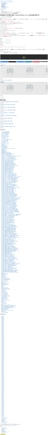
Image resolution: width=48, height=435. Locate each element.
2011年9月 (3, 410)
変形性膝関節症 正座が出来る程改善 (6, 152)
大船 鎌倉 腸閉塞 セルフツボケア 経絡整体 (7, 245)
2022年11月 (3, 346)
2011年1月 (3, 415)
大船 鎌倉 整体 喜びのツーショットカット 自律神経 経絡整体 (10, 185)
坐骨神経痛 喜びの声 (4, 150)
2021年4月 (3, 359)
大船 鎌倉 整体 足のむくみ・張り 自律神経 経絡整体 (9, 207)
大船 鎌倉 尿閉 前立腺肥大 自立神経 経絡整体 (8, 170)
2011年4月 (3, 413)
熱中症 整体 (3, 290)
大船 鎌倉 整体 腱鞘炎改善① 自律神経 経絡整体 (6, 123)
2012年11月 (3, 400)
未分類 (2, 286)
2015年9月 (3, 377)
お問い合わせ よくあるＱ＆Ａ (5, 135)
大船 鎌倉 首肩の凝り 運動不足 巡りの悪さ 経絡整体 (9, 268)
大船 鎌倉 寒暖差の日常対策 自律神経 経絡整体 (8, 168)
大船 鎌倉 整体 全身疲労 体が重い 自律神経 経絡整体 (7, 104)
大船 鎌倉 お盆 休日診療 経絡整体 (6, 154)
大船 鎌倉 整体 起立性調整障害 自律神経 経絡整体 (8, 204)
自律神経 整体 (3, 299)
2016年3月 (3, 373)
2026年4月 (3, 318)
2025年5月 (3, 326)
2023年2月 (3, 344)
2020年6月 (3, 364)
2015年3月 (3, 381)
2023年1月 (3, 345)
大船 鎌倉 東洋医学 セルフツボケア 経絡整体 (8, 213)
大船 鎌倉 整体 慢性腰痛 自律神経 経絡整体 (8, 191)
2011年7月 (3, 411)
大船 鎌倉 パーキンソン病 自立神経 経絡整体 (8, 157)
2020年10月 (3, 362)
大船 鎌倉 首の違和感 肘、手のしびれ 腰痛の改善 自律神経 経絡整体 (11, 263)
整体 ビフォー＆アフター (5, 280)
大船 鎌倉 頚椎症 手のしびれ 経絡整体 (7, 261)
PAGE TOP (46, 421)
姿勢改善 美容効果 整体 (5, 273)
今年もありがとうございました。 (5, 144)
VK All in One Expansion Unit (14, 425)
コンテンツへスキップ (2, 0)
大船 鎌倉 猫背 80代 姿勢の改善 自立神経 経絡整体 (9, 225)
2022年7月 (3, 349)
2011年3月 (3, 414)
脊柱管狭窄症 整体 (4, 296)
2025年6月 (3, 325)
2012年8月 (3, 402)
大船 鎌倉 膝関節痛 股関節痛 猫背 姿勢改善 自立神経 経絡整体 (10, 250)
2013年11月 (3, 392)
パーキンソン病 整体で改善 (5, 140)
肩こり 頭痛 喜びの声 (4, 294)
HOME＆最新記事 (4, 417)
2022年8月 (3, 348)
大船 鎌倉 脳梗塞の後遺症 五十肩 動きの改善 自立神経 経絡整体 (10, 235)
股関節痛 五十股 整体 (5, 292)
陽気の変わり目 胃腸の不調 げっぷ (6, 308)
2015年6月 (3, 379)
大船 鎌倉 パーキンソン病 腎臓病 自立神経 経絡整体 (9, 156)
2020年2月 (3, 366)
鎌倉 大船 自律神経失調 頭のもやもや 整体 (7, 307)
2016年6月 (3, 371)
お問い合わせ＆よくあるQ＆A (5, 421)
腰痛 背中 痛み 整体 (4, 297)
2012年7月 (3, 403)
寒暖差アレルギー (4, 276)
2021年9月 (3, 356)
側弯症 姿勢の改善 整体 (5, 145)
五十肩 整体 (4, 143)
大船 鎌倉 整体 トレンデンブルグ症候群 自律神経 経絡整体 (9, 181)
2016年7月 (3, 370)
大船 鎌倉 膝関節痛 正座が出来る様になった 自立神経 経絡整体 (10, 248)
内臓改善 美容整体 (4, 146)
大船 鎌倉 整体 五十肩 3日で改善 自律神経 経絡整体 (9, 182)
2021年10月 (3, 355)
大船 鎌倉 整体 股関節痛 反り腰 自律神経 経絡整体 (9, 196)
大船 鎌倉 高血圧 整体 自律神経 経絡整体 (7, 269)
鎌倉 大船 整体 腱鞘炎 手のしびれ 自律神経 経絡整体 (9, 305)
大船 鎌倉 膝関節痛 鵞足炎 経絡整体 (6, 252)
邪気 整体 (3, 304)
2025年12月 (3, 321)
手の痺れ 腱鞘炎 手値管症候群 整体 (6, 279)
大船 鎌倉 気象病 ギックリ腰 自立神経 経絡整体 (8, 219)
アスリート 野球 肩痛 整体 (5, 133)
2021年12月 (3, 354)
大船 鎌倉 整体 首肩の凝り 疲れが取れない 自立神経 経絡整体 (10, 210)
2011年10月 (3, 409)
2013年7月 (3, 395)
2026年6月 (3, 317)
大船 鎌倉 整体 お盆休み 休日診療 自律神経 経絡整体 (7, 107)
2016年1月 (3, 374)
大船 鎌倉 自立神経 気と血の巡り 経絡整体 (7, 253)
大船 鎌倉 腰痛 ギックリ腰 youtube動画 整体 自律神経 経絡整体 (10, 237)
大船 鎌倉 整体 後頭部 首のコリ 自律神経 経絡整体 (7, 112)
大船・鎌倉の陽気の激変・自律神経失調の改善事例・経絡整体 (9, 271)
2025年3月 (3, 327)
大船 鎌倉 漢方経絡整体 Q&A (6, 223)
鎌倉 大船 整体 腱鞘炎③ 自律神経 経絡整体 (6, 118)
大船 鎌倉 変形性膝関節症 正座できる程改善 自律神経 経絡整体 (10, 165)
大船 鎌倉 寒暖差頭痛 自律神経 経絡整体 (7, 169)
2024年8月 (3, 332)
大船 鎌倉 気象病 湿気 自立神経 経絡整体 (7, 220)
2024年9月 (3, 331)
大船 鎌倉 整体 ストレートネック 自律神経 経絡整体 (9, 179)
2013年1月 (3, 399)
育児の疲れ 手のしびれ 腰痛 (5, 295)
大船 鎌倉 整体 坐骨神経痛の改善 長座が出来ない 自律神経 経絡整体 (11, 187)
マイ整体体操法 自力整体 (5, 141)
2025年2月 (3, 328)
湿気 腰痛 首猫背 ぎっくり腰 (5, 288)
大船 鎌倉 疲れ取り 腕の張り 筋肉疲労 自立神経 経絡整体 (9, 226)
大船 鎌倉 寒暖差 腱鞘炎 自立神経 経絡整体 (8, 167)
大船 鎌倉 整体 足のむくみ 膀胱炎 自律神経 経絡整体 (9, 206)
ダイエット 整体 (4, 138)
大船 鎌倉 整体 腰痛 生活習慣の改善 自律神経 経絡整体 (9, 200)
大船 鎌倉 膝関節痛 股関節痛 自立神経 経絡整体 (8, 251)
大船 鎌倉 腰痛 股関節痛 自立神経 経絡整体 (8, 240)
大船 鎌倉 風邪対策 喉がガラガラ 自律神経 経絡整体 (9, 262)
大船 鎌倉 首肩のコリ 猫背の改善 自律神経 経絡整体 (9, 265)
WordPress (4, 425)
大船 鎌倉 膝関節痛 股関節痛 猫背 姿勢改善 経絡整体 (9, 249)
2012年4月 (3, 405)
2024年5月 (3, 334)
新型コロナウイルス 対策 (5, 284)
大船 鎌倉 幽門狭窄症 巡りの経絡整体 (6, 171)
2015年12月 (3, 375)
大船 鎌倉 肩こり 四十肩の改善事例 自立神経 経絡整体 (9, 228)
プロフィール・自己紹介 (4, 418)
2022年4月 (3, 351)
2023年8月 (3, 340)
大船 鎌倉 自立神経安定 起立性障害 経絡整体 (8, 256)
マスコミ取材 (3, 142)
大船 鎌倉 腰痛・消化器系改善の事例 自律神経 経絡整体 (9, 243)
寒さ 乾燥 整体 (4, 275)
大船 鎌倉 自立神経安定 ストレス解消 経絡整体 (8, 255)
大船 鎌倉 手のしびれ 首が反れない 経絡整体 (8, 173)
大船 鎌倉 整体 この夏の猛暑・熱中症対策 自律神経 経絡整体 (8, 115)
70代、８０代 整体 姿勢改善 (5, 131)
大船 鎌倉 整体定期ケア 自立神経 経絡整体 (7, 212)
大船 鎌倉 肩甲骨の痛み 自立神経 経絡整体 (7, 230)
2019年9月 (3, 369)
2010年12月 (3, 416)
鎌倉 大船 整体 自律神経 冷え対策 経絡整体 (8, 306)
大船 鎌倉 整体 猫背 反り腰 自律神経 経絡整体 (8, 193)
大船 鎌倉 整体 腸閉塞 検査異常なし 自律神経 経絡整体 (9, 202)
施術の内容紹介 (3, 419)
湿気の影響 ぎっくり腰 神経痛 (5, 289)
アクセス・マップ (4, 422)
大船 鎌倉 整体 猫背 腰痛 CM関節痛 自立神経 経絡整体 (9, 194)
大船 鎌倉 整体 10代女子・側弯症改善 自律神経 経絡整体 (9, 174)
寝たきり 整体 (3, 277)
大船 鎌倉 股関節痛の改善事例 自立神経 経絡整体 (8, 227)
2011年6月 (3, 412)
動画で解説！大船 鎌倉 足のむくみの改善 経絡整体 (8, 148)
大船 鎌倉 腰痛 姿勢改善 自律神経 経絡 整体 (8, 239)
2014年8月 (3, 386)
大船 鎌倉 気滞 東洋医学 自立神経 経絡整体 (8, 217)
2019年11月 (3, 368)
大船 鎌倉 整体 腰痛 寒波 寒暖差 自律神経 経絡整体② (9, 199)
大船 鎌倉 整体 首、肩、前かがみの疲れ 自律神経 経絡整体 (9, 208)
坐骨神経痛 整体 (4, 151)
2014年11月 (3, 384)
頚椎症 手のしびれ (4, 309)
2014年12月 (3, 383)
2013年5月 (3, 396)
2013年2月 (3, 398)
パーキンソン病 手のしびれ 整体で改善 (6, 139)
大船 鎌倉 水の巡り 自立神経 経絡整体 (7, 221)
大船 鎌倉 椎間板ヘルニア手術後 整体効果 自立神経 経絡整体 (10, 215)
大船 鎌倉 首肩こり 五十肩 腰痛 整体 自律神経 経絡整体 (9, 264)
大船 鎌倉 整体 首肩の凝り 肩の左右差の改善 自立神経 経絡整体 (10, 211)
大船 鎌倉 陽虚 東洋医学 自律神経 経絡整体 (8, 260)
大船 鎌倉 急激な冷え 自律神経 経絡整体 (7, 172)
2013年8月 (3, 394)
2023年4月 (3, 343)
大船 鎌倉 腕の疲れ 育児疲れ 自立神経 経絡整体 (8, 236)
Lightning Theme (8, 425)
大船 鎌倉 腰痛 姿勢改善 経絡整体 (6, 238)
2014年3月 (3, 389)
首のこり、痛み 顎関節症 (5, 312)
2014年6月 (3, 387)
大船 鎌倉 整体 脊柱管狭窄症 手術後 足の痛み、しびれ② (7, 126)
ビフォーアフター (4, 420)
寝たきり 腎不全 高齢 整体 (5, 278)
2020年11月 (3, 361)
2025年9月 (3, 323)
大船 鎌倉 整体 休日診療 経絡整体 (6, 183)
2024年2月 (3, 336)
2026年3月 (3, 319)
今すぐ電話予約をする (2, 434)
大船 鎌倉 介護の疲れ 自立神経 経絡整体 (7, 161)
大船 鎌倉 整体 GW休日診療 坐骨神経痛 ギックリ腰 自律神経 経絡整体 (11, 176)
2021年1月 (3, 360)
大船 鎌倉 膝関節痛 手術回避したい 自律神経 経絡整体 (9, 247)
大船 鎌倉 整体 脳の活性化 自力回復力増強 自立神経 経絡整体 (10, 198)
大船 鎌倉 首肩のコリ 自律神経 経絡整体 (7, 267)
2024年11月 (3, 330)
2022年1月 (3, 353)
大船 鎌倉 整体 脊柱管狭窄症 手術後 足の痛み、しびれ (9, 197)
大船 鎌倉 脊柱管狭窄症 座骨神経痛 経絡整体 (8, 232)
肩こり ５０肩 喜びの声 (5, 293)
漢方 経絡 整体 (16, 13)
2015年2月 (3, 382)
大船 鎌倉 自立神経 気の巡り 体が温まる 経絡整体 (8, 254)
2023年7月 (3, 341)
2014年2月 (3, 390)
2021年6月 (3, 358)
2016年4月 (3, 372)
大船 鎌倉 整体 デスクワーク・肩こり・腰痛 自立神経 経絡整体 (10, 180)
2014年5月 (3, 388)
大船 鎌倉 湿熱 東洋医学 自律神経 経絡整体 (8, 222)
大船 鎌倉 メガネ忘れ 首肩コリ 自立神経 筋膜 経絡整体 (9, 159)
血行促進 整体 (3, 301)
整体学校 (3, 282)
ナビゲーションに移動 (8, 0)
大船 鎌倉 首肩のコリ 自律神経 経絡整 (7, 266)
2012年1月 (3, 407)
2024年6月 (3, 333)
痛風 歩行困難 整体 (4, 291)
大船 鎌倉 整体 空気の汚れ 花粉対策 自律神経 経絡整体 (9, 195)
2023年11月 (3, 338)
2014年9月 (3, 385)
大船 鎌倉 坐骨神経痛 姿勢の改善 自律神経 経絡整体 (9, 163)
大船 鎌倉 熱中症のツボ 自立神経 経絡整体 (7, 224)
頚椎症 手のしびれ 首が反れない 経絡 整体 (7, 310)
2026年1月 (3, 320)
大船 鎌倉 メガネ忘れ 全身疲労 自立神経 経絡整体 (8, 158)
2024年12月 (3, 329)
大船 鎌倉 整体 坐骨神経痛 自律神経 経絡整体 (8, 186)
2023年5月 (3, 342)
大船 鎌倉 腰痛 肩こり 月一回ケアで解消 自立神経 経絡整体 (10, 241)
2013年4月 (3, 397)
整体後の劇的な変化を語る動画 (5, 283)
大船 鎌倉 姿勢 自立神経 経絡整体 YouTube (7, 166)
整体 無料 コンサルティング (5, 281)
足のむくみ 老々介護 (4, 303)
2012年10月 (3, 401)
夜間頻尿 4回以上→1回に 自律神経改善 (6, 153)
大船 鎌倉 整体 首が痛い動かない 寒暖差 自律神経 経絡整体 (10, 209)
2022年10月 (3, 347)
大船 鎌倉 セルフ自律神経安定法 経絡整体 (7, 155)
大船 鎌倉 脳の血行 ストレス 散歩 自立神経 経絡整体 (9, 234)
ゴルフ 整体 (3, 137)
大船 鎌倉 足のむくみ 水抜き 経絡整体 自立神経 (8, 258)
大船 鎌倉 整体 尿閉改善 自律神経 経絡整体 (8, 189)
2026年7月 (3, 316)
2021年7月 (3, 357)
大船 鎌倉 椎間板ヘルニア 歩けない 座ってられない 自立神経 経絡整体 (11, 214)
